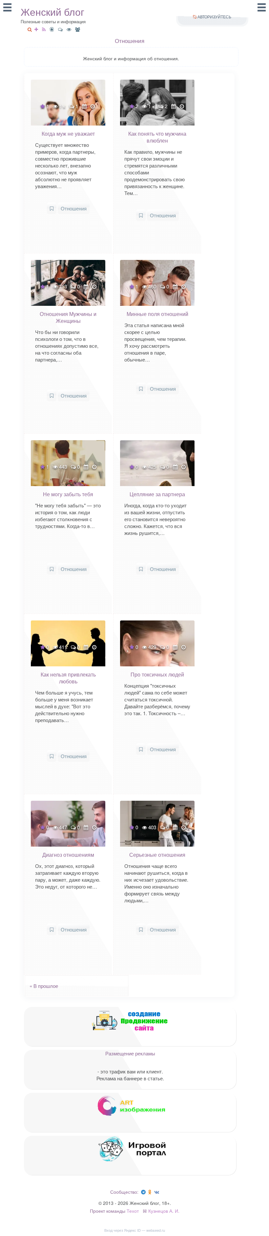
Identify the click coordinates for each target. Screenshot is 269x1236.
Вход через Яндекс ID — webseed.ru (134, 1230)
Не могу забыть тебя (68, 494)
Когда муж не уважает (68, 133)
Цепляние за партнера (157, 494)
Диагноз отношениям (68, 854)
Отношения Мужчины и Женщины (68, 317)
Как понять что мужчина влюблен (157, 137)
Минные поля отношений (157, 314)
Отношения (74, 208)
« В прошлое (42, 985)
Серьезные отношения (157, 854)
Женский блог (52, 12)
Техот (133, 1210)
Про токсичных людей (157, 674)
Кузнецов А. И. (163, 1210)
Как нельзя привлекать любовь (68, 678)
